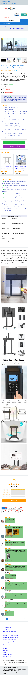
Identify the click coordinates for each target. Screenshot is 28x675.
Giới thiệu (3, 3)
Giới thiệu (5, 648)
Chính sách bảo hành (7, 644)
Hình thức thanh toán (7, 656)
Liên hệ (15, 3)
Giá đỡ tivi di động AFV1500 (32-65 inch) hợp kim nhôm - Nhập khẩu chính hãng (21, 167)
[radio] (9, 484)
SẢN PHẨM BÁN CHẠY (6, 23)
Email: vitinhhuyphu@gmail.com (9, 631)
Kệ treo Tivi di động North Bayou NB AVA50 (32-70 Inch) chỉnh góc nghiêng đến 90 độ (6, 167)
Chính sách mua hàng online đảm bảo (10, 637)
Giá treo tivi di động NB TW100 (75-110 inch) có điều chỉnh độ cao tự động (18, 28)
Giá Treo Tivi (6, 28)
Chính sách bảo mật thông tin (9, 641)
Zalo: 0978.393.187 (7, 627)
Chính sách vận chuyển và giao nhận (10, 635)
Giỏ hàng (24, 14)
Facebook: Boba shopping (8, 629)
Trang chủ (2, 28)
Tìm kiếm (17, 14)
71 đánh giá (10, 70)
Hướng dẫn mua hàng (7, 654)
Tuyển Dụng (5, 650)
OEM (8, 86)
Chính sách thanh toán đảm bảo (9, 639)
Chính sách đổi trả (6, 642)
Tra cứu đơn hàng (9, 3)
